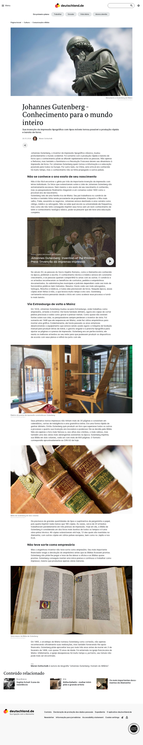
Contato (48, 712)
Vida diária (84, 14)
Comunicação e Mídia (40, 22)
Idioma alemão (101, 14)
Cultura (27, 22)
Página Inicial (16, 22)
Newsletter (49, 717)
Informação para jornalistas (68, 717)
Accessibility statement (93, 717)
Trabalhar (57, 14)
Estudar (71, 14)
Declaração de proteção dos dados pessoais (73, 712)
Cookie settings (112, 717)
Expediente (100, 712)
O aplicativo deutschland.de (119, 712)
